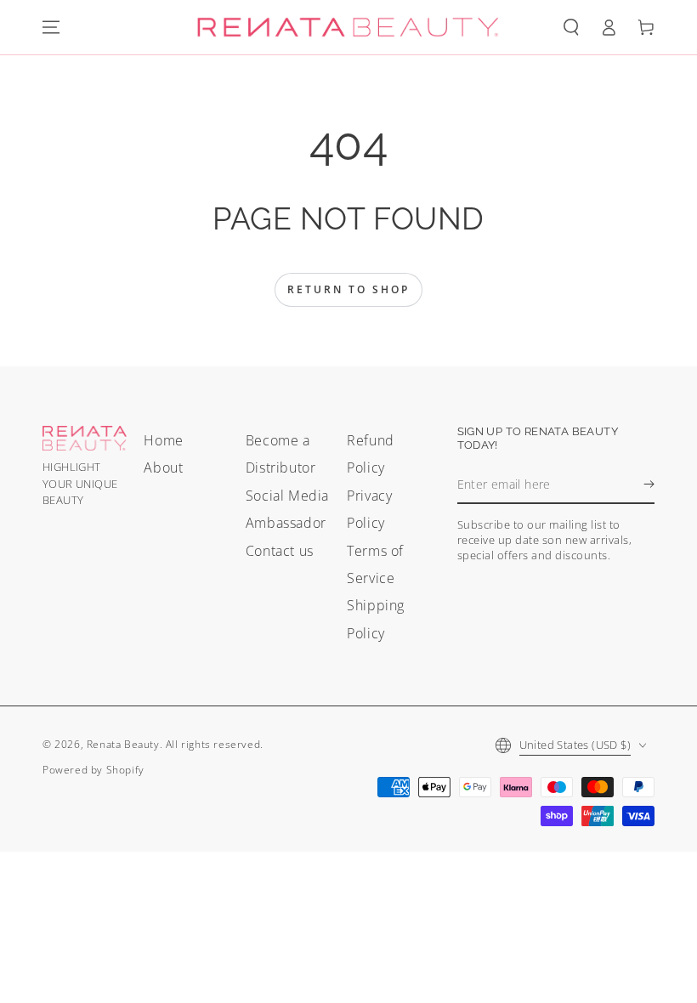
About (163, 467)
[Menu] (51, 27)
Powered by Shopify (93, 769)
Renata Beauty (123, 744)
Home (163, 440)
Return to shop (348, 289)
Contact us (280, 550)
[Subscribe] (648, 484)
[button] (571, 27)
